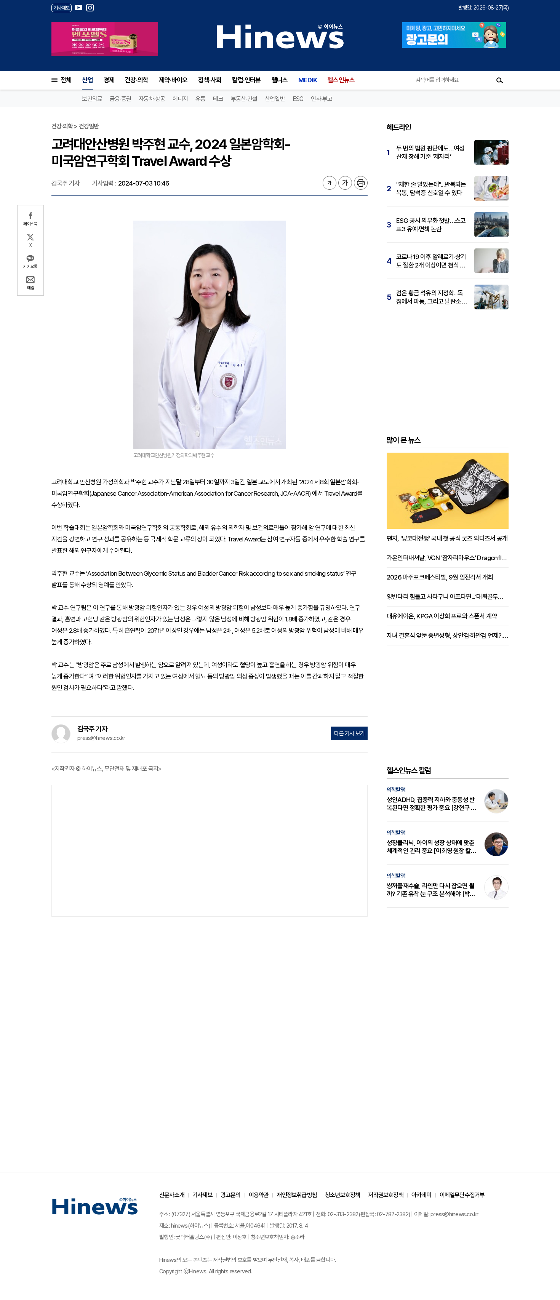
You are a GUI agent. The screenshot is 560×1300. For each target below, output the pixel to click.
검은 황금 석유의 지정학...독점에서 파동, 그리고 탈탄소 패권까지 (431, 297)
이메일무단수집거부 (462, 1195)
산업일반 (275, 98)
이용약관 (259, 1195)
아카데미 (421, 1195)
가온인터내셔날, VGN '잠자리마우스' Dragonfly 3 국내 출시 (448, 558)
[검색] (500, 80)
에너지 (180, 98)
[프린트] (361, 183)
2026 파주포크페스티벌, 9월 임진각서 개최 (440, 577)
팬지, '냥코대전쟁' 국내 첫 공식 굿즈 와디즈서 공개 (447, 538)
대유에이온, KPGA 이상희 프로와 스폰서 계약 (442, 616)
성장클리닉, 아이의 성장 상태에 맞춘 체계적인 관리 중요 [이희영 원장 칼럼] (430, 847)
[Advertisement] (209, 850)
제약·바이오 (173, 80)
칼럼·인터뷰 (246, 80)
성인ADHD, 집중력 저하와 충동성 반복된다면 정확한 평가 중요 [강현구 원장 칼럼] (431, 804)
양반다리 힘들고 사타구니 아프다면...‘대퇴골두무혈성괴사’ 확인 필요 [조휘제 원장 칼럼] (448, 596)
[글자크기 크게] (345, 183)
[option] (104, 39)
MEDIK (307, 80)
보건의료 (92, 98)
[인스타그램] (89, 7)
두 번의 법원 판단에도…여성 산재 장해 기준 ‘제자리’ (430, 152)
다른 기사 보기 (349, 733)
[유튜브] (78, 7)
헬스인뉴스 (341, 80)
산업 (87, 80)
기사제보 (202, 1195)
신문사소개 (171, 1195)
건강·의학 (136, 80)
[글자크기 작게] (329, 183)
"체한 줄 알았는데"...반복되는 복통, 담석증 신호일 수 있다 (431, 189)
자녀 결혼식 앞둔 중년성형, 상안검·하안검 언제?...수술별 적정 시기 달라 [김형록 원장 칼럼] (448, 635)
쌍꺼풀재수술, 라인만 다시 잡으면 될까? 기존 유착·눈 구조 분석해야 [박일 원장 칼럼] (431, 890)
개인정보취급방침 (297, 1195)
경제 (109, 80)
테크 (218, 98)
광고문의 (231, 1195)
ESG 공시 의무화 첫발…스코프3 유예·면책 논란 (431, 225)
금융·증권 (120, 98)
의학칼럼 (396, 789)
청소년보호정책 (342, 1195)
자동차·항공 (152, 98)
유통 (200, 98)
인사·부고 (321, 98)
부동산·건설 (244, 98)
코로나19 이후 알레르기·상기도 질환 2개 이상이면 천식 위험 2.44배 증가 (431, 261)
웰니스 (280, 80)
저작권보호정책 (385, 1195)
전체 (66, 80)
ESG (298, 98)
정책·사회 (209, 80)
